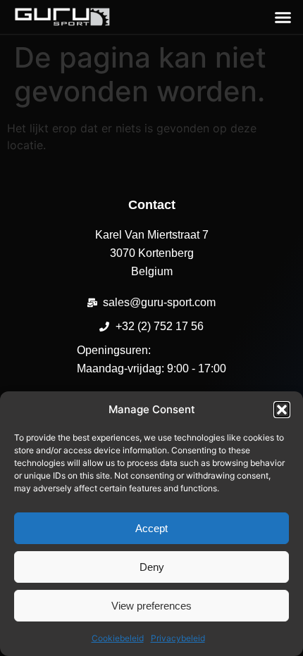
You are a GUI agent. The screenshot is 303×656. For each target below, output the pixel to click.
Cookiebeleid (118, 638)
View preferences (151, 606)
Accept (151, 528)
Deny (152, 567)
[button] (282, 410)
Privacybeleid (178, 638)
